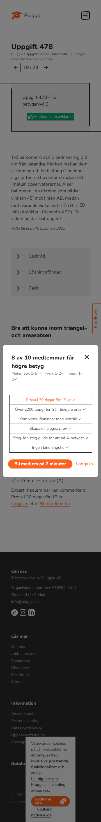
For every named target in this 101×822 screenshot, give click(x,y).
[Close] (86, 357)
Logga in (84, 464)
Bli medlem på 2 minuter (40, 464)
